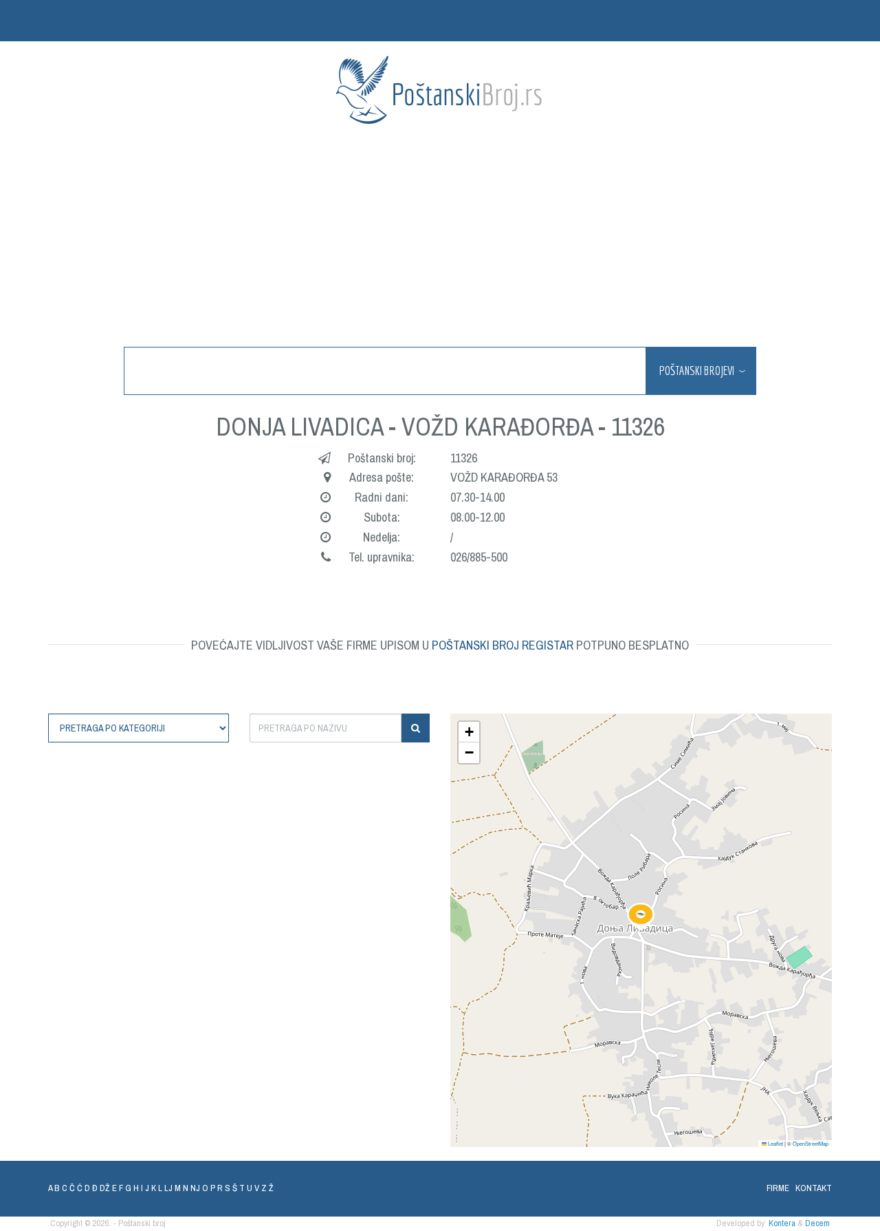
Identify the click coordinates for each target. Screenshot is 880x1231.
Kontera (782, 1223)
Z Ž (267, 1188)
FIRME (778, 1188)
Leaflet (775, 1143)
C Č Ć (72, 1188)
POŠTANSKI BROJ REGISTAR (502, 645)
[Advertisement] (440, 236)
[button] (640, 916)
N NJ (191, 1188)
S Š (231, 1188)
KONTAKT (813, 1188)
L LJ (165, 1188)
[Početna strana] (440, 89)
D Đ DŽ (97, 1188)
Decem (817, 1223)
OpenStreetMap (810, 1143)
